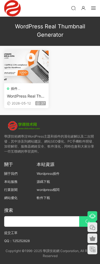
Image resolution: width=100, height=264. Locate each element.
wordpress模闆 (48, 190)
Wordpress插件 (48, 173)
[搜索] (73, 8)
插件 (14, 88)
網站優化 (11, 198)
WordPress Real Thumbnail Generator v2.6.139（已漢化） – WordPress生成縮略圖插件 (26, 96)
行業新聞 (11, 190)
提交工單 (11, 233)
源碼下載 (43, 182)
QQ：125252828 (17, 241)
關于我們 (11, 173)
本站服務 (11, 182)
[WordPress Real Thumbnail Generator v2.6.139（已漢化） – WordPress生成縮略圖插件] (26, 66)
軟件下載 (43, 198)
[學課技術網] (12, 8)
